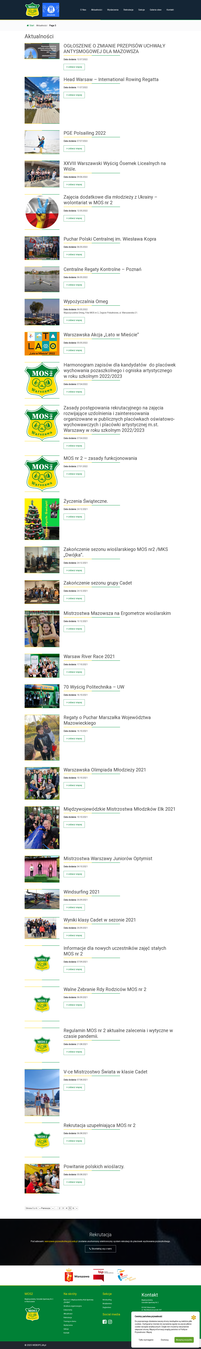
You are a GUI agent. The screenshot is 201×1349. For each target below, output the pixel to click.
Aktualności (96, 9)
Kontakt (170, 9)
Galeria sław (155, 9)
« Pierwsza (44, 1208)
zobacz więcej (75, 67)
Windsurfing (107, 1300)
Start (32, 25)
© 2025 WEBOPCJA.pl (35, 1345)
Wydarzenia (112, 9)
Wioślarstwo (107, 1304)
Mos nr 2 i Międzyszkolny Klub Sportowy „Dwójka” (78, 1301)
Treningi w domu (70, 1321)
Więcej (149, 1332)
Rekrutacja (128, 9)
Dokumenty (68, 1310)
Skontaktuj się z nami (101, 1248)
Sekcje (141, 9)
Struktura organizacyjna (73, 1306)
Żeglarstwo (107, 1307)
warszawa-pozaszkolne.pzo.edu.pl (61, 1241)
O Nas (83, 9)
